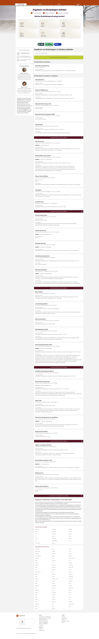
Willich (36, 569)
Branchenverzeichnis (43, 619)
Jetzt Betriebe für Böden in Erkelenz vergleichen (58, 137)
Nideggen (53, 551)
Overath (70, 569)
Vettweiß (36, 606)
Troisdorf (70, 553)
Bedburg (36, 562)
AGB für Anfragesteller (43, 622)
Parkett (59, 4)
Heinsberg (36, 558)
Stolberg (36, 592)
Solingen (53, 576)
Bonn (69, 560)
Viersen (36, 560)
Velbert (53, 590)
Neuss (36, 576)
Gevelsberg (70, 581)
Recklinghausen (71, 604)
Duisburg (53, 569)
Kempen (36, 581)
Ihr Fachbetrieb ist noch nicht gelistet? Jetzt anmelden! (58, 495)
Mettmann (53, 565)
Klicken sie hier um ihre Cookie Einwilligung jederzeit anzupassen (25, 633)
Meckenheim (71, 565)
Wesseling (53, 574)
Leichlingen (53, 567)
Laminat (40, 4)
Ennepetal (70, 585)
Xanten (70, 551)
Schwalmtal (37, 553)
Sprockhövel (71, 574)
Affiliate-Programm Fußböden (45, 618)
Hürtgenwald (37, 604)
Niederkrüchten (37, 551)
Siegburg (70, 562)
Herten (70, 592)
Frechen (36, 601)
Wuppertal (53, 608)
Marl (69, 599)
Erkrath (36, 608)
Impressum (41, 625)
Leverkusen (53, 560)
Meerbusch (37, 585)
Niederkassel (54, 592)
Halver (70, 597)
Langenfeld (53, 553)
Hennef (70, 583)
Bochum (70, 590)
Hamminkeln (71, 578)
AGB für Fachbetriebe (43, 623)
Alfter (53, 604)
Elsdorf (36, 567)
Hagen (70, 606)
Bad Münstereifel (71, 558)
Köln (52, 562)
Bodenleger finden (65, 620)
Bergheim (36, 574)
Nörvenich (36, 599)
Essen (53, 606)
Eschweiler (36, 578)
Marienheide (71, 601)
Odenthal (53, 583)
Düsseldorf (36, 590)
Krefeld (36, 583)
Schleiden (53, 599)
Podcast (40, 628)
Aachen (36, 597)
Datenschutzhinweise (43, 620)
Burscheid (53, 581)
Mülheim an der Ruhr (55, 578)
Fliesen (78, 4)
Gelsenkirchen (71, 567)
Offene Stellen (42, 630)
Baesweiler (36, 565)
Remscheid (53, 601)
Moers (53, 558)
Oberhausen (54, 585)
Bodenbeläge (21, 4)
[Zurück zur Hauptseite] (26, 616)
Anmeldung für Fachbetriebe (44, 616)
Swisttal (53, 597)
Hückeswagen (71, 576)
